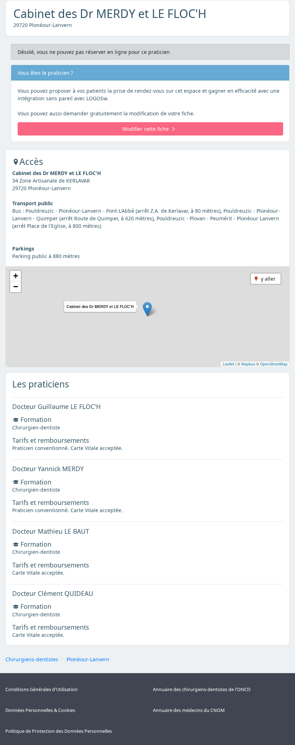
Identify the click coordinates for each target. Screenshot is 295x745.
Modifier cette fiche (145, 128)
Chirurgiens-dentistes (31, 659)
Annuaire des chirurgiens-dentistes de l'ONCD (201, 689)
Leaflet (228, 364)
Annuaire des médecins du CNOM (188, 710)
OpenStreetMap (273, 364)
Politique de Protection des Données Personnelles (58, 731)
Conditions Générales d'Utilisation (41, 689)
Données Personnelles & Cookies (40, 710)
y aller (268, 278)
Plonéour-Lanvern (88, 659)
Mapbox (248, 364)
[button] (147, 309)
